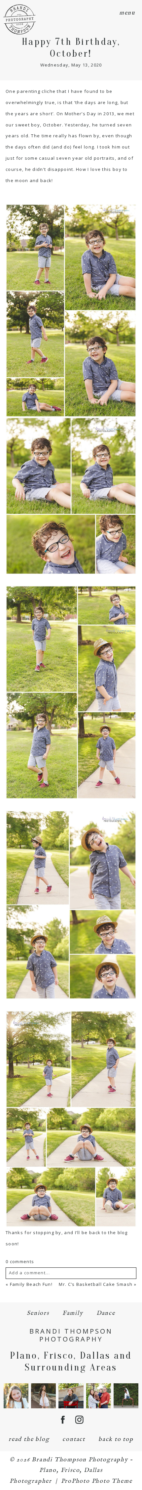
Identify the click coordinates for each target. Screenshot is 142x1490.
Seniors (38, 1313)
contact (73, 1439)
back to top (115, 1439)
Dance (105, 1313)
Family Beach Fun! (31, 1284)
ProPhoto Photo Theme (96, 1481)
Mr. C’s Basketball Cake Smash (95, 1284)
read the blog (29, 1439)
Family (72, 1313)
